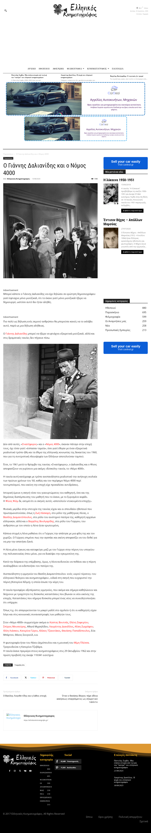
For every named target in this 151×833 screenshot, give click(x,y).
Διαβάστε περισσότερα (132, 211)
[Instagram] (15, 771)
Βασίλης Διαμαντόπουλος (17, 517)
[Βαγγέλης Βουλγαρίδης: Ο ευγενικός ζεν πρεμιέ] (105, 77)
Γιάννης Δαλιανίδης (16, 333)
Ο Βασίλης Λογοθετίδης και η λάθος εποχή (24, 695)
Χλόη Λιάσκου (11, 630)
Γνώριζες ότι (20, 665)
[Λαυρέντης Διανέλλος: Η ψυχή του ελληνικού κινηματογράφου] (55, 77)
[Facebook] (10, 771)
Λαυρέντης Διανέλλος (61, 626)
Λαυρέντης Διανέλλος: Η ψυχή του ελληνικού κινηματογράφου (124, 779)
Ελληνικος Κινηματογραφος (18, 179)
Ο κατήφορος (29, 444)
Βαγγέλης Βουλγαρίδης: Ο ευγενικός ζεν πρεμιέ (126, 76)
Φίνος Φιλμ (12, 501)
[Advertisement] (75, 43)
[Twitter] (20, 771)
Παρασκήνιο (8, 154)
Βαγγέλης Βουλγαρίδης (41, 521)
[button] (5, 10)
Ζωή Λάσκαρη (42, 513)
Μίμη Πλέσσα (81, 642)
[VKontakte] (25, 771)
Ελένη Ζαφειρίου (79, 622)
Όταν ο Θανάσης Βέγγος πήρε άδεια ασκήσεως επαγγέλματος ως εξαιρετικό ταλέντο (77, 698)
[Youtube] (30, 771)
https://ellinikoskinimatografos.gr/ (36, 720)
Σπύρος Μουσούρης (14, 626)
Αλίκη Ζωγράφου (84, 626)
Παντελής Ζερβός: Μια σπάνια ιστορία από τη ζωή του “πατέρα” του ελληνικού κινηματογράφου (126, 764)
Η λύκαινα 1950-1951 (119, 180)
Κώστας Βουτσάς (59, 622)
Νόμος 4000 (52, 444)
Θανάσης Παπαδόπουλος (76, 630)
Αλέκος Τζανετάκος (49, 630)
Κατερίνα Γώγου (29, 630)
